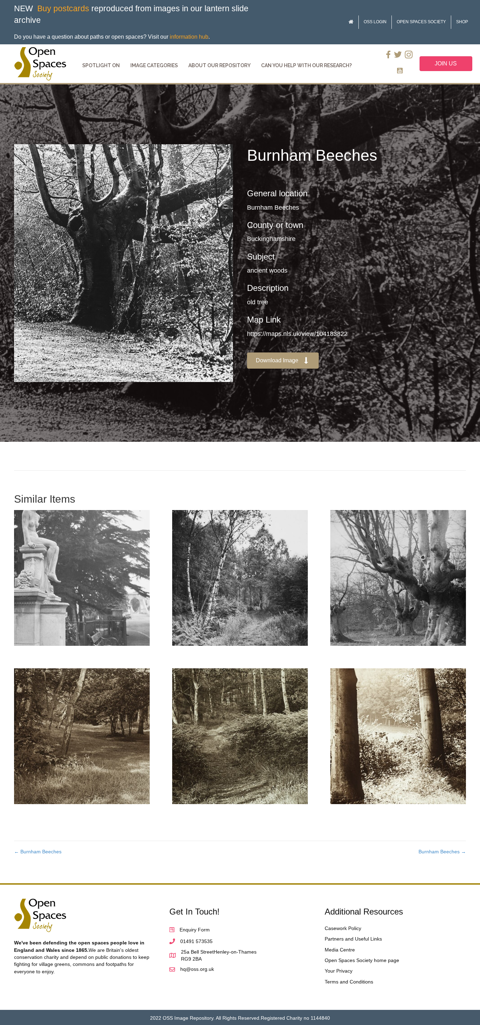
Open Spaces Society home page (362, 960)
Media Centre (340, 950)
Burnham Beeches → (442, 851)
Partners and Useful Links (353, 939)
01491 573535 (196, 941)
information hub (189, 37)
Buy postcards (63, 8)
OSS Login (375, 21)
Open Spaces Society (421, 21)
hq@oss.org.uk (197, 969)
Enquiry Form (195, 929)
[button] (283, 360)
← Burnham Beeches (37, 851)
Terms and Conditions (349, 982)
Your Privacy (338, 971)
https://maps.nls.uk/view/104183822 (297, 333)
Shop (462, 21)
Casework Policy (343, 928)
